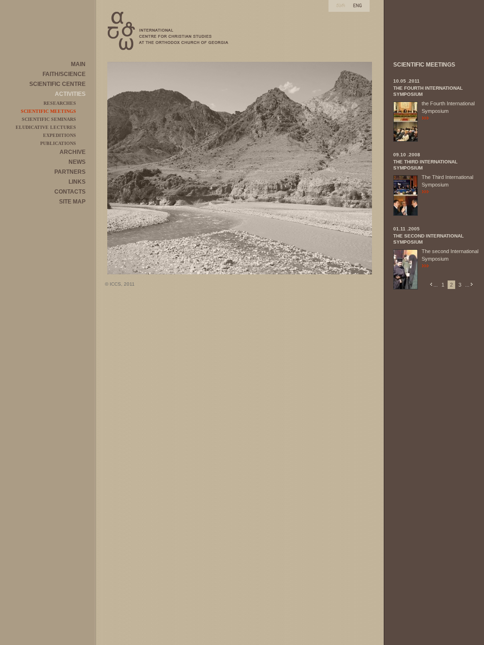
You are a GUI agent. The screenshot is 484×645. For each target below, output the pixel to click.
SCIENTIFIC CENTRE (57, 84)
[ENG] (357, 5)
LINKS (77, 181)
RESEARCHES (59, 103)
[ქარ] (341, 5)
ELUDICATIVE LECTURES (46, 127)
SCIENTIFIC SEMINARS (49, 119)
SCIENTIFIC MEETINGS (48, 111)
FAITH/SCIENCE (64, 74)
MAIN (78, 64)
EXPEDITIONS (59, 135)
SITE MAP (72, 201)
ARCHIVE (73, 152)
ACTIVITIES (70, 94)
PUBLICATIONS (58, 143)
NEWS (77, 162)
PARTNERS (70, 172)
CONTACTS (70, 191)
